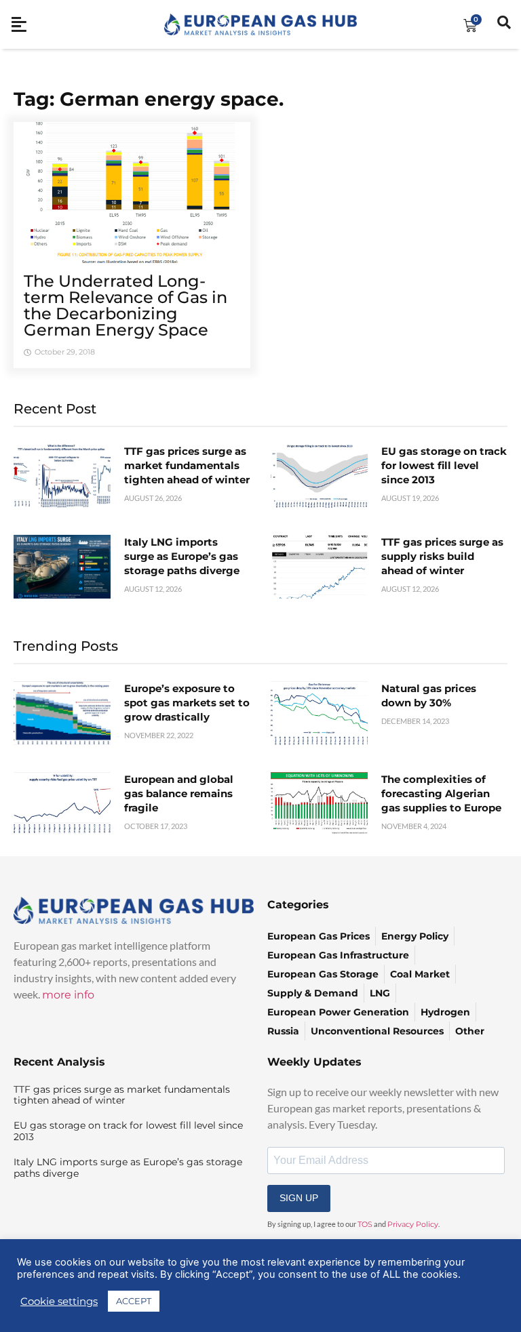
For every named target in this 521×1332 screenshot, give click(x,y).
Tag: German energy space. (149, 98)
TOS (365, 1224)
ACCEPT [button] (133, 1300)
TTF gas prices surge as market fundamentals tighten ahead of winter (187, 465)
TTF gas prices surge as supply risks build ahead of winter (442, 556)
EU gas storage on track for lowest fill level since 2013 (444, 465)
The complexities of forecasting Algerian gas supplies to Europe (441, 793)
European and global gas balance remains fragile (178, 793)
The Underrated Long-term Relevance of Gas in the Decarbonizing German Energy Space (125, 305)
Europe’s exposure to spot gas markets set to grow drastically (187, 702)
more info (68, 994)
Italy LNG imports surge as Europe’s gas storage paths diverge (181, 556)
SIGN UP (298, 1197)
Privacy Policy (412, 1224)
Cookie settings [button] (59, 1301)
